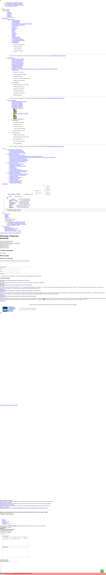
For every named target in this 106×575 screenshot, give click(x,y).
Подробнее (2, 574)
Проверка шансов (3, 508)
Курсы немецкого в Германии (6, 500)
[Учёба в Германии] (0, 0)
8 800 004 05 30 (16, 4)
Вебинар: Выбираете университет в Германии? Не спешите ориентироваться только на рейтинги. (20, 290)
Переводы (21, 508)
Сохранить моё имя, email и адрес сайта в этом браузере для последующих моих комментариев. (21, 276)
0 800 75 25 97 (15, 3)
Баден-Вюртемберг (17, 232)
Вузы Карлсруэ (3, 253)
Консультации (15, 508)
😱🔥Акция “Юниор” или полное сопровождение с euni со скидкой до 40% (16, 284)
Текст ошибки (5, 536)
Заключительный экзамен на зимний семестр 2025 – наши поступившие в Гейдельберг (18, 296)
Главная (1, 232)
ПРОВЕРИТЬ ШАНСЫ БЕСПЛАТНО (56, 98)
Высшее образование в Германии (7, 504)
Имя (1, 269)
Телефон (2, 273)
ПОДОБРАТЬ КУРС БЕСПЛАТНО (58, 55)
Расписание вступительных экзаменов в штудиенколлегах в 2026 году (15, 280)
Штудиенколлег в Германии (6, 502)
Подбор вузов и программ (28, 508)
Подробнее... (2, 283)
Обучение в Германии (8, 232)
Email (1, 271)
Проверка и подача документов (40, 508)
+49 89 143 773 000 (13, 6)
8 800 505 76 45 (15, 2)
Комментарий (3, 267)
